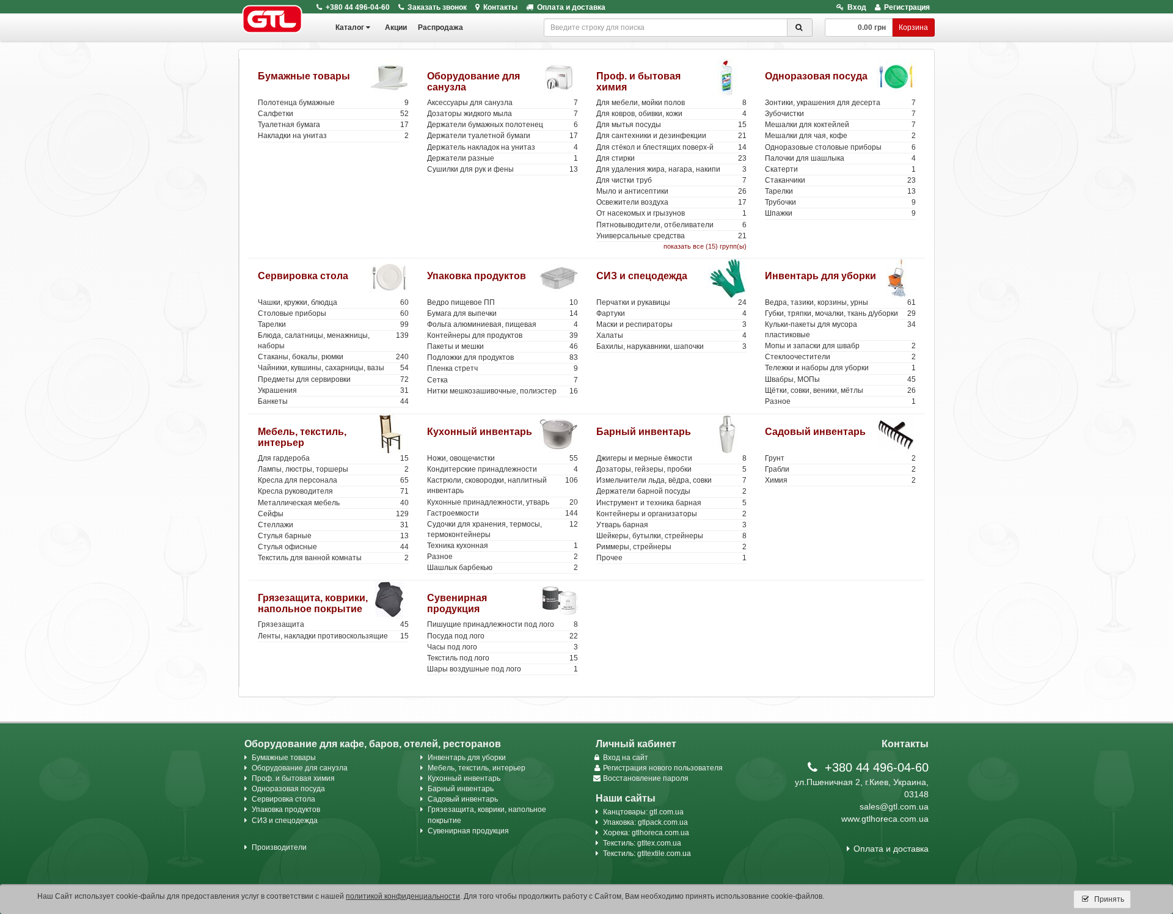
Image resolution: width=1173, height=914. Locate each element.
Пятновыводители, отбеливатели (671, 225)
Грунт (840, 458)
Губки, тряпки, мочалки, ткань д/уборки (840, 313)
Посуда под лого (502, 636)
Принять (1108, 899)
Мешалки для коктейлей (840, 124)
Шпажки (840, 213)
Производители (279, 847)
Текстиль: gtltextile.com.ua (647, 853)
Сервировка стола (303, 276)
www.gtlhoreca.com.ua (885, 819)
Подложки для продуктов (502, 357)
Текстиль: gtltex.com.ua (642, 843)
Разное (840, 401)
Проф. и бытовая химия (293, 778)
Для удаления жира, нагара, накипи (671, 169)
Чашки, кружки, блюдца (333, 302)
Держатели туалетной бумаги (502, 135)
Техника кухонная (502, 545)
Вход (856, 7)
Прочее (671, 558)
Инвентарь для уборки (820, 276)
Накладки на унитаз (333, 135)
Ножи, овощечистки (502, 458)
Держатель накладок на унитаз (502, 147)
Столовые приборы (333, 313)
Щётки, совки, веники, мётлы (840, 390)
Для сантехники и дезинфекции (671, 135)
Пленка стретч (502, 368)
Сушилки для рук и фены (502, 169)
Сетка (502, 380)
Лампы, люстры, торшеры (333, 469)
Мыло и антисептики (671, 191)
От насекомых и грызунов (671, 213)
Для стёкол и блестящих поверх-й (671, 147)
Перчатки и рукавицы (671, 302)
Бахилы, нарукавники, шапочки (671, 346)
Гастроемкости (502, 513)
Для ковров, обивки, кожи (671, 113)
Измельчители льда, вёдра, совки (671, 480)
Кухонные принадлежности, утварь (502, 502)
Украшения (333, 390)
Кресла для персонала (333, 480)
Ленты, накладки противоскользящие (333, 636)
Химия (840, 480)
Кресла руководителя (333, 491)
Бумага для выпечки (502, 313)
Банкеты (333, 401)
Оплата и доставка (571, 7)
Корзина (913, 27)
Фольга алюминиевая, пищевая (502, 324)
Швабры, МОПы (840, 379)
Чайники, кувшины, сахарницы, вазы (333, 368)
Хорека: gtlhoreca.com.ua (646, 832)
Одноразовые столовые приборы (840, 147)
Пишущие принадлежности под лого (502, 624)
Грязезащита (333, 624)
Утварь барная (671, 525)
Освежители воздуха (671, 202)
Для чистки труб (671, 180)
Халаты (671, 335)
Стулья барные (333, 536)
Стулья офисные (333, 547)
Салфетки (333, 113)
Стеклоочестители (840, 357)
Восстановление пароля (646, 778)
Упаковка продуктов (476, 276)
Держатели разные (502, 158)
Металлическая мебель (333, 503)
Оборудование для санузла (300, 768)
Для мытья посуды (671, 124)
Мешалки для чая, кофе (840, 135)
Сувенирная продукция (457, 603)
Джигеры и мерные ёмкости (671, 458)
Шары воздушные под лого (502, 669)
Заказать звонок (437, 7)
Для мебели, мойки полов (671, 102)
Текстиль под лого (502, 658)
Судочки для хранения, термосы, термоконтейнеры (502, 529)
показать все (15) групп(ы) (705, 246)
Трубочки (840, 202)
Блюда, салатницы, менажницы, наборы (333, 340)
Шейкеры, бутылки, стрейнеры (671, 536)
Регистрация (907, 7)
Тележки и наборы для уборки (840, 368)
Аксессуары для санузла (502, 102)
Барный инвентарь (643, 431)
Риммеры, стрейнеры (671, 547)
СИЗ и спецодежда (641, 276)
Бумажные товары (304, 76)
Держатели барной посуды (671, 491)
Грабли (840, 469)
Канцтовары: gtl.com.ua (643, 812)
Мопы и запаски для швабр (840, 346)
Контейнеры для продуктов (502, 335)
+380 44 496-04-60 (358, 7)
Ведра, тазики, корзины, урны (840, 302)
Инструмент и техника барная (671, 503)
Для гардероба (333, 458)
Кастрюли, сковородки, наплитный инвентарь (502, 485)
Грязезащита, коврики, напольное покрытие (313, 603)
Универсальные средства (671, 236)
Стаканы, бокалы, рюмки (333, 357)
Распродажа (440, 27)
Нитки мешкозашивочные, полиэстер (502, 391)
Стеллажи (333, 525)
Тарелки (840, 191)
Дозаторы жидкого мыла (502, 113)
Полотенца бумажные (333, 102)
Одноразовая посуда (816, 76)
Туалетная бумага (333, 124)
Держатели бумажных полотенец (502, 124)
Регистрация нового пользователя (663, 768)
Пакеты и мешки (502, 346)
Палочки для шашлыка (840, 158)
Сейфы (333, 514)
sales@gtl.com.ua (894, 806)
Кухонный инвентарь (479, 431)
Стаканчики (840, 180)
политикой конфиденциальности (403, 896)
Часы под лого (502, 647)
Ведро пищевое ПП (502, 302)
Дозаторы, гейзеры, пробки (671, 469)
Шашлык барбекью (502, 567)
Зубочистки (840, 113)
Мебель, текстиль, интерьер (302, 437)
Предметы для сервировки (333, 379)
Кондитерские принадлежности (502, 469)
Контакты (500, 7)
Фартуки (671, 313)
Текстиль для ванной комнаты (333, 558)
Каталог (349, 27)
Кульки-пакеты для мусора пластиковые (840, 329)
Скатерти (840, 169)
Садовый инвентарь (815, 431)
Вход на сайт (625, 757)
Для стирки (671, 158)
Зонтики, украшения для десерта (840, 102)
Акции (396, 27)
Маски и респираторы (671, 324)
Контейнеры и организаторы (671, 514)
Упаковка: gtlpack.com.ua (645, 822)
